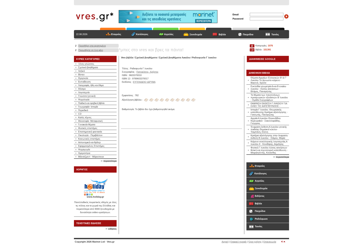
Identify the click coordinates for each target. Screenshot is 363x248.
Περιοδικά (83, 110)
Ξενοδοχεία (195, 34)
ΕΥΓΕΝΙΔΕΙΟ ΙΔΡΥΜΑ (144, 82)
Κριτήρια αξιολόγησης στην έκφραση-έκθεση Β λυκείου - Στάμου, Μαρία (269, 136)
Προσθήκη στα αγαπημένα (92, 46)
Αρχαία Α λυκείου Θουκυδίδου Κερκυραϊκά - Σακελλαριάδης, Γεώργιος (266, 121)
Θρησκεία (83, 78)
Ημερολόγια (84, 153)
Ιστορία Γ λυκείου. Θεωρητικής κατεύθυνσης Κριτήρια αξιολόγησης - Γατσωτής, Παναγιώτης (269, 112)
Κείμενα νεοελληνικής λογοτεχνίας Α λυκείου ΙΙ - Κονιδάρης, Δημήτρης (269, 142)
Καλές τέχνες (84, 117)
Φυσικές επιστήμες (87, 128)
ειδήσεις (112, 229)
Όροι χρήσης (255, 241)
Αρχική (225, 241)
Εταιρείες (116, 34)
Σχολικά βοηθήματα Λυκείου (174, 57)
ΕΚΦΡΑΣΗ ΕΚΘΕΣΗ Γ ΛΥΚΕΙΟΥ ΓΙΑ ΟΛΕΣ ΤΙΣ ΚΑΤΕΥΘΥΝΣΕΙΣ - (269, 104)
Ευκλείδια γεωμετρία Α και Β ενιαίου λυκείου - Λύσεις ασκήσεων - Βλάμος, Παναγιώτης (268, 89)
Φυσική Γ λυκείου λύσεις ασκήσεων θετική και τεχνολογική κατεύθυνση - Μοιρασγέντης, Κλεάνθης (269, 150)
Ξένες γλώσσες (86, 64)
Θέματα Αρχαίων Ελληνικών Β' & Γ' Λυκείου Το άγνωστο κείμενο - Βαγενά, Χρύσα (268, 80)
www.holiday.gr (95, 197)
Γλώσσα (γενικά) (87, 96)
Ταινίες (275, 34)
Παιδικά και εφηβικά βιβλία (91, 103)
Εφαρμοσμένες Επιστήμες (91, 146)
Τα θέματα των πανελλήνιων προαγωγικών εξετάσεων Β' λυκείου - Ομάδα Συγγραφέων (269, 97)
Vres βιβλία (127, 57)
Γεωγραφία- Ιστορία (88, 106)
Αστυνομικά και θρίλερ (89, 142)
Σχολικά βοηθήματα (88, 67)
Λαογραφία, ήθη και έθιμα (91, 85)
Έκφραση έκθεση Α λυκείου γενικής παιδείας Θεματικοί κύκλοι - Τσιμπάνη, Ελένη (269, 129)
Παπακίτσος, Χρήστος (147, 72)
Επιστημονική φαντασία (90, 131)
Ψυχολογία (83, 99)
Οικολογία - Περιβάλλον (90, 135)
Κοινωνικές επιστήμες (89, 139)
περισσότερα (110, 161)
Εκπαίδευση (84, 81)
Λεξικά (81, 71)
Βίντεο (81, 74)
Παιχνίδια (248, 34)
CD (80, 114)
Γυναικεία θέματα (86, 124)
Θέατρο (82, 89)
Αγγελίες (169, 34)
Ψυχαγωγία (84, 149)
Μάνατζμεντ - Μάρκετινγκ (91, 156)
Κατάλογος (142, 34)
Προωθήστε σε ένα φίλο (91, 50)
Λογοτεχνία (83, 92)
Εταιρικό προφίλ (238, 241)
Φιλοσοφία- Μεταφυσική (90, 121)
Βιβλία (222, 34)
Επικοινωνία (269, 241)
